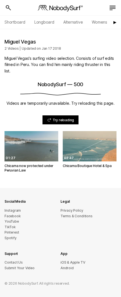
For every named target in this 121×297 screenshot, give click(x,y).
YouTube (12, 221)
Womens (99, 22)
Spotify (11, 238)
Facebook (13, 216)
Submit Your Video (20, 268)
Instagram (13, 210)
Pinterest (12, 232)
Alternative (73, 22)
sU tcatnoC (14, 262)
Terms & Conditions (76, 216)
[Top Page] (60, 8)
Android (67, 268)
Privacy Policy (71, 210)
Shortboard (15, 22)
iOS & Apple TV (72, 262)
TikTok (10, 227)
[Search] (8, 8)
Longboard (44, 22)
